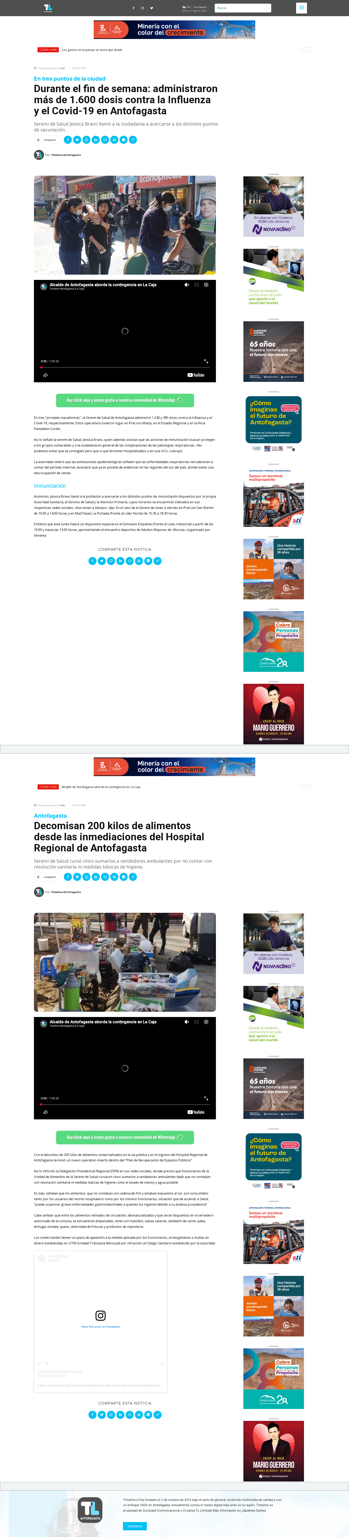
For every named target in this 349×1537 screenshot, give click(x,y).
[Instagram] (142, 8)
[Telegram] (124, 140)
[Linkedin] (96, 140)
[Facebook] (133, 8)
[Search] (266, 8)
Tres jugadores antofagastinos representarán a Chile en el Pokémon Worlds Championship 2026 (129, 50)
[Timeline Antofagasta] (39, 155)
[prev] (302, 49)
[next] (308, 49)
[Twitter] (151, 8)
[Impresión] (114, 140)
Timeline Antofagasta (66, 155)
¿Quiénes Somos (254, 1510)
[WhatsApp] (86, 140)
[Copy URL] (133, 140)
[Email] (105, 140)
